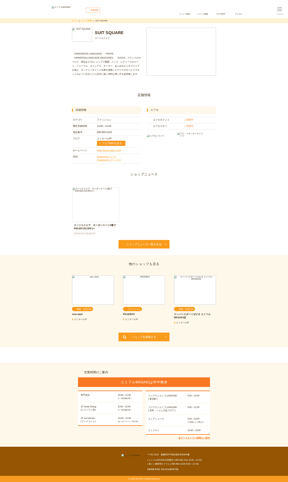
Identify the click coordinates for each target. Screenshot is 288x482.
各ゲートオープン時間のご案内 (194, 438)
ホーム (74, 21)
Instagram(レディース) (109, 160)
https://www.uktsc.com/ (109, 150)
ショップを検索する (144, 336)
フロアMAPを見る (112, 143)
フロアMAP (220, 14)
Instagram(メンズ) (106, 156)
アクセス (238, 14)
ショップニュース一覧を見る (144, 244)
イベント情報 (184, 14)
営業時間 (94, 10)
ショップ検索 (202, 14)
